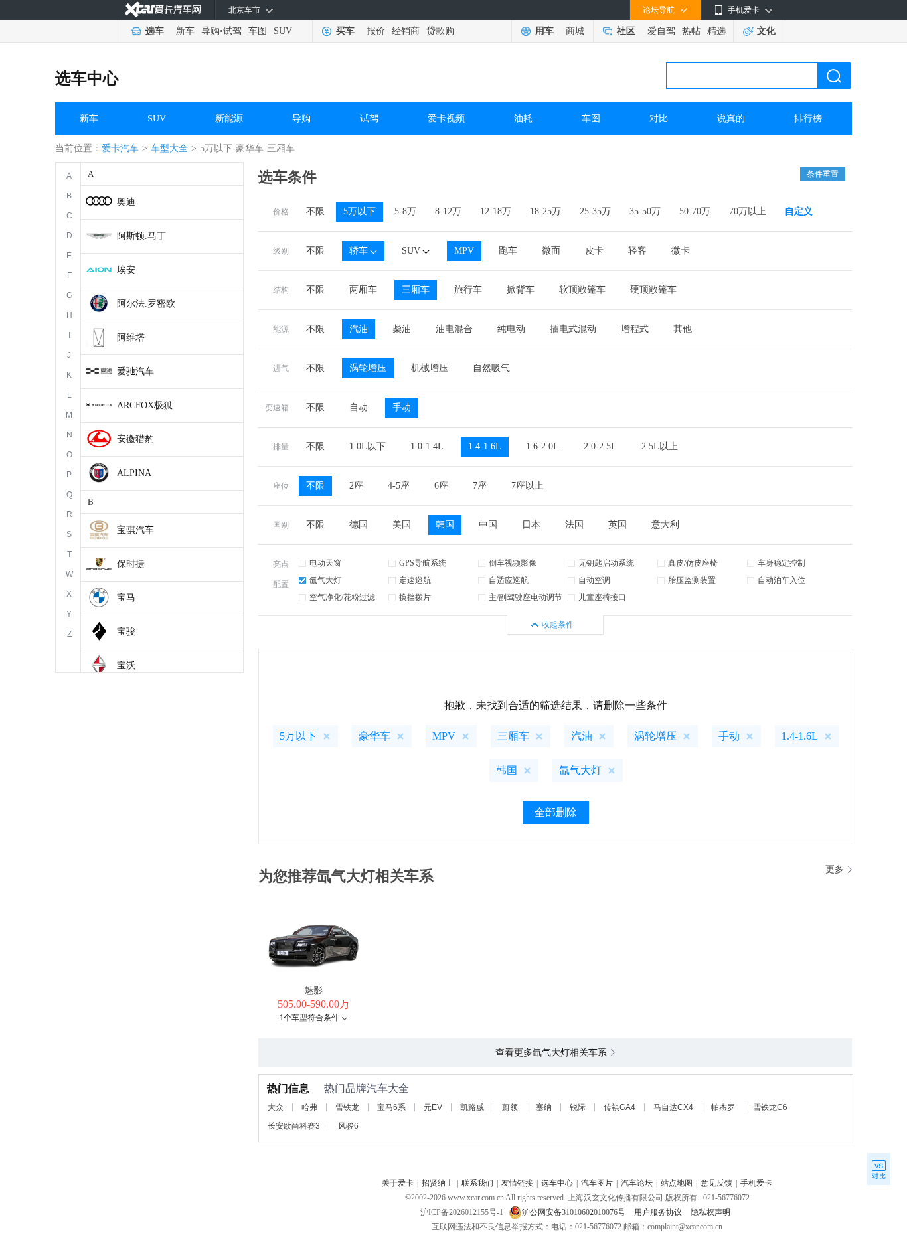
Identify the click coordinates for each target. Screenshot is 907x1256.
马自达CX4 (673, 1107)
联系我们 (477, 1183)
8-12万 (448, 211)
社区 (626, 31)
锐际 (578, 1107)
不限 (315, 211)
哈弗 (309, 1107)
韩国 (445, 525)
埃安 (126, 270)
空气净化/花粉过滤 (342, 597)
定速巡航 (415, 580)
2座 (356, 486)
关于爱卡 (398, 1183)
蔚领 (510, 1107)
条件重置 (823, 174)
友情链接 (517, 1183)
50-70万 (694, 211)
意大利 (665, 525)
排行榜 (808, 118)
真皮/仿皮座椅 (693, 563)
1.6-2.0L (542, 446)
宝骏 (126, 632)
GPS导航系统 (422, 563)
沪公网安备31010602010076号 (574, 1212)
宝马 (126, 598)
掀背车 (521, 290)
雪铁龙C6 (770, 1107)
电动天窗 (325, 563)
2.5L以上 (659, 446)
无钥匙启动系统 (606, 563)
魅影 (313, 991)
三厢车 (416, 290)
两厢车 (363, 290)
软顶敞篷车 (582, 290)
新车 (185, 31)
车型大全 (169, 148)
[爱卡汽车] (163, 9)
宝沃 (126, 665)
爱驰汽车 (135, 371)
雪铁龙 (347, 1107)
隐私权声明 (710, 1212)
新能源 (229, 118)
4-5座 (399, 486)
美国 (401, 525)
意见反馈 (716, 1183)
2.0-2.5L (600, 446)
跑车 (508, 251)
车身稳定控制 (781, 563)
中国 (488, 525)
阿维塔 (131, 338)
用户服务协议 (659, 1212)
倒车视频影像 (512, 563)
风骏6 (348, 1126)
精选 (716, 31)
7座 (480, 486)
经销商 (406, 31)
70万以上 (747, 211)
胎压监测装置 (692, 580)
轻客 (637, 251)
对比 (658, 118)
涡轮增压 (367, 368)
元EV (433, 1107)
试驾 (232, 31)
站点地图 (677, 1183)
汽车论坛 (637, 1183)
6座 (441, 486)
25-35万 (595, 211)
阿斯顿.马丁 (141, 236)
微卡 (680, 251)
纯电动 (511, 329)
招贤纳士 (438, 1183)
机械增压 (429, 368)
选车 (154, 31)
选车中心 (87, 78)
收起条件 (558, 624)
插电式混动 (573, 329)
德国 (358, 525)
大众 (276, 1107)
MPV (464, 251)
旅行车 (468, 290)
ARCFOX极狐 (145, 405)
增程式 (635, 329)
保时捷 (131, 564)
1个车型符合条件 (309, 1017)
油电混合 (454, 329)
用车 (544, 31)
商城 (575, 31)
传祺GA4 (619, 1107)
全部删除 (556, 812)
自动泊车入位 (781, 580)
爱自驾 (661, 31)
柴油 (401, 329)
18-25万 (545, 211)
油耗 (523, 118)
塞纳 (544, 1107)
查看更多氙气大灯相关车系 (551, 1053)
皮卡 (594, 251)
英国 (617, 525)
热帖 (691, 31)
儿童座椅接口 (602, 597)
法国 (574, 525)
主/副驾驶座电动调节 (525, 597)
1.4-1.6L (484, 446)
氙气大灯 (325, 580)
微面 (551, 251)
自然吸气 (491, 368)
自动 (358, 407)
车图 (257, 31)
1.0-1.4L (427, 446)
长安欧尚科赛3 (294, 1126)
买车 (345, 31)
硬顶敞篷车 (653, 290)
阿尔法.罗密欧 (146, 304)
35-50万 (645, 211)
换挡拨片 (415, 597)
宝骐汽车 (135, 530)
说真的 (731, 118)
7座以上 (527, 486)
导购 (210, 31)
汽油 (358, 329)
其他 (682, 329)
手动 (401, 407)
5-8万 (405, 211)
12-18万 (495, 211)
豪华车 (374, 736)
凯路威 (472, 1107)
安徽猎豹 (135, 439)
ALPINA (134, 473)
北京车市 (244, 10)
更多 (834, 869)
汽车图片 (597, 1183)
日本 (531, 525)
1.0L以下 (367, 446)
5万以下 (359, 211)
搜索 (834, 75)
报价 (376, 31)
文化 (766, 31)
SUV (283, 31)
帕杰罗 (723, 1107)
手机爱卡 (756, 1183)
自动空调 (594, 580)
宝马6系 (391, 1107)
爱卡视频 (446, 118)
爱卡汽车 (120, 148)
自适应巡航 (509, 580)
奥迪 (126, 202)
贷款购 (440, 31)
